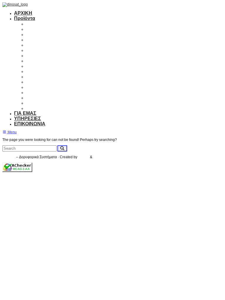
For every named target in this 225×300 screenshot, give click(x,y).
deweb (98, 157)
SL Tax (84, 157)
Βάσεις (33, 71)
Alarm (32, 86)
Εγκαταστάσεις (42, 107)
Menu (12, 132)
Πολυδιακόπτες (43, 44)
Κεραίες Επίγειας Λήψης (53, 28)
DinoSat (8, 157)
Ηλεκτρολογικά (42, 102)
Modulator (37, 65)
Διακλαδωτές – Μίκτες (50, 55)
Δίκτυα (33, 97)
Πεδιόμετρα (39, 76)
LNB (31, 49)
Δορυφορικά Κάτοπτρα (51, 23)
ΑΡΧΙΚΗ (23, 13)
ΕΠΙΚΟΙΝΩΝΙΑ (29, 123)
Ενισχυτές (37, 39)
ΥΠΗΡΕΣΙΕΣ (27, 118)
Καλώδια (36, 60)
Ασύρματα (37, 81)
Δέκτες (33, 34)
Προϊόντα (24, 18)
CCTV (32, 92)
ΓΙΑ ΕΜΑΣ (25, 113)
